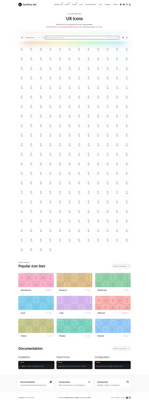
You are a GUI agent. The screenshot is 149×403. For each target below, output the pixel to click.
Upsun (89, 397)
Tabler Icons (101, 313)
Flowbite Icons (102, 290)
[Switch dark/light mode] (130, 4)
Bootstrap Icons (26, 290)
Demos (115, 4)
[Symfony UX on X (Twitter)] (121, 4)
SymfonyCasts (68, 397)
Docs (112, 397)
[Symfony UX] (27, 4)
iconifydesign (115, 37)
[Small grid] (123, 37)
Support (123, 397)
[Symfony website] (127, 398)
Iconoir (23, 313)
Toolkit (74, 4)
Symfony (21, 397)
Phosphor (62, 336)
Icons (100, 4)
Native (67, 4)
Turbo (81, 4)
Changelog (117, 397)
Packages (108, 4)
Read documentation (120, 266)
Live (90, 4)
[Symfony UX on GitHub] (127, 4)
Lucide (61, 313)
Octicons (24, 336)
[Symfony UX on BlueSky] (124, 4)
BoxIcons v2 (63, 290)
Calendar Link (58, 4)
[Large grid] (127, 37)
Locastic (76, 397)
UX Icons (74, 18)
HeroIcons (101, 336)
